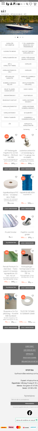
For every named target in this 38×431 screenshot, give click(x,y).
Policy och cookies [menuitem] (29, 357)
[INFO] (11, 243)
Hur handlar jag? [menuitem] (30, 350)
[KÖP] (11, 169)
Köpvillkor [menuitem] (29, 354)
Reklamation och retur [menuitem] (30, 361)
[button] (3, 3)
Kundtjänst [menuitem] (30, 346)
